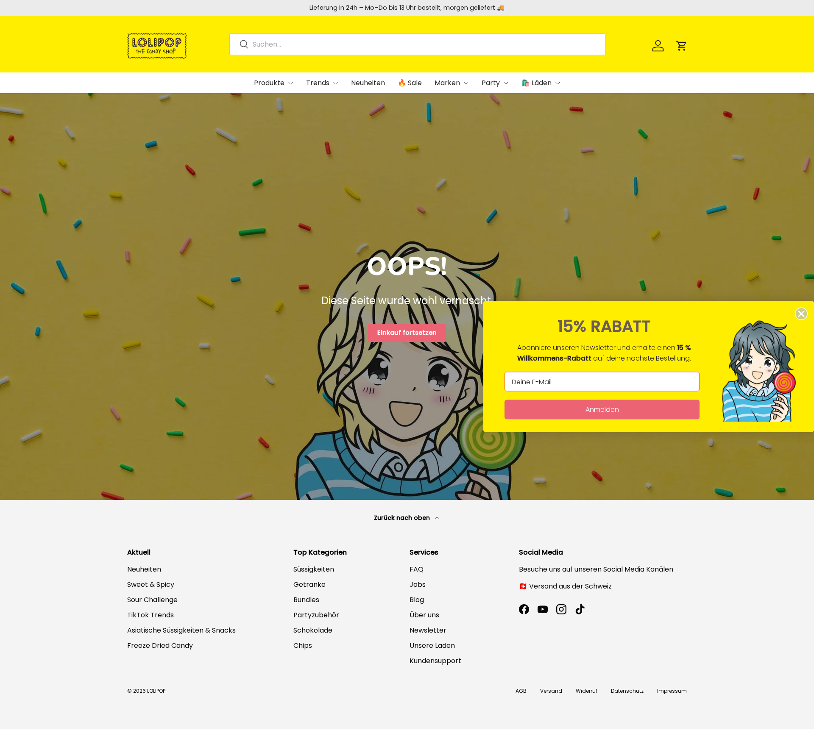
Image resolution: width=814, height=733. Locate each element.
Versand (551, 690)
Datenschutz (627, 690)
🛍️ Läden (536, 83)
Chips (302, 645)
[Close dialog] (801, 314)
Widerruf (586, 690)
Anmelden (602, 409)
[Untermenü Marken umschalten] (466, 83)
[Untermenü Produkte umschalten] (290, 83)
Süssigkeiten (313, 569)
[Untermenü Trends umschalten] (335, 83)
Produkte (269, 83)
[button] (681, 45)
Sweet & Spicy (150, 584)
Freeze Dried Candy (160, 645)
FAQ (417, 569)
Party (491, 83)
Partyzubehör (316, 615)
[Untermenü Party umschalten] (506, 83)
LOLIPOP (156, 690)
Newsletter (428, 630)
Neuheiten (368, 83)
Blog (417, 600)
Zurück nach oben (403, 518)
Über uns (424, 615)
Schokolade (312, 630)
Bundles (306, 600)
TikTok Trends (150, 615)
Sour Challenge (152, 600)
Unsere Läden (432, 645)
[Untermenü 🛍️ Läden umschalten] (557, 83)
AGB (521, 690)
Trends (317, 83)
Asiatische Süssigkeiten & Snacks (181, 630)
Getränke (309, 584)
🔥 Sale (410, 83)
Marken (447, 83)
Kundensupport (435, 661)
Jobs (418, 584)
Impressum (672, 690)
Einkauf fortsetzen (407, 332)
